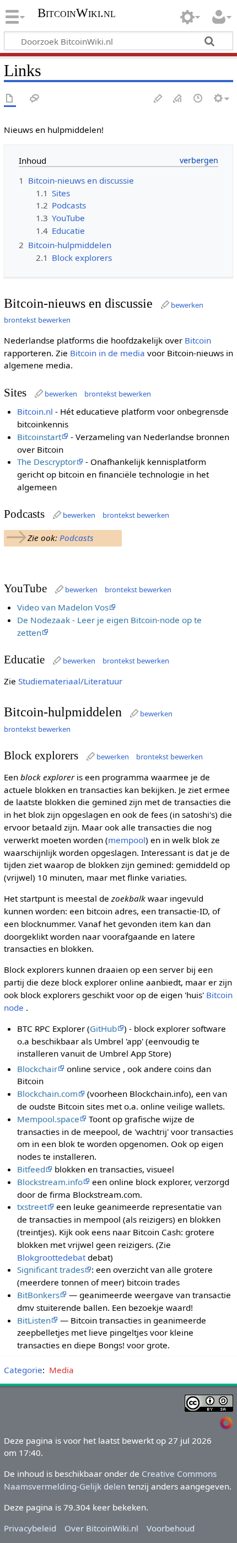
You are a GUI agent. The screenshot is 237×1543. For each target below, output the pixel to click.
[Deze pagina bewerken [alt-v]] (158, 99)
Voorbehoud (171, 1528)
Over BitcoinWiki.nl (101, 1528)
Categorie (23, 1369)
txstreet (32, 1206)
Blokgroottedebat (51, 1257)
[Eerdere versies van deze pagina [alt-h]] (198, 99)
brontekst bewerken (37, 320)
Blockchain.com (47, 1093)
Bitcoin (198, 340)
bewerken (187, 305)
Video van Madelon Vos (63, 607)
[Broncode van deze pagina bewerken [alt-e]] (178, 99)
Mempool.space (48, 1118)
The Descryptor (46, 461)
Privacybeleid (30, 1528)
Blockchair (37, 1068)
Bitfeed (31, 1169)
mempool (127, 839)
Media (61, 1369)
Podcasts (77, 537)
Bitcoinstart (39, 436)
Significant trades (50, 1269)
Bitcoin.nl (35, 411)
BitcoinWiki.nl (76, 14)
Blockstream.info (50, 1181)
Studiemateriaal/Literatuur (70, 681)
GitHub (103, 1028)
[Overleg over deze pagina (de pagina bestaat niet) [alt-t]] (35, 99)
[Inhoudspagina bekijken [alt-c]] (10, 99)
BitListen (34, 1320)
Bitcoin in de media (107, 352)
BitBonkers (38, 1294)
